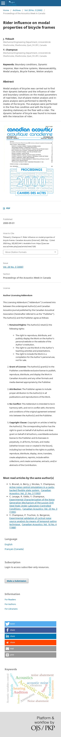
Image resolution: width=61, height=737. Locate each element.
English (9, 544)
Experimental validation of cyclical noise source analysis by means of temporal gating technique (33, 521)
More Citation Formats (15, 252)
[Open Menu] (3, 3)
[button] (30, 624)
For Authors (10, 604)
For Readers (10, 599)
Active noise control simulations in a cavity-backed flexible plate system (32, 489)
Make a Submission (16, 580)
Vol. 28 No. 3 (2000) (33, 10)
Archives (17, 10)
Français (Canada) (14, 549)
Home (6, 10)
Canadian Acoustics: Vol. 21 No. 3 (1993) (30, 492)
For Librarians (11, 608)
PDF (8, 208)
